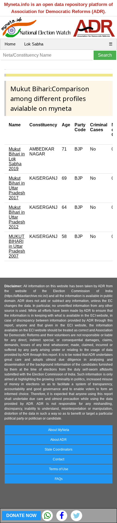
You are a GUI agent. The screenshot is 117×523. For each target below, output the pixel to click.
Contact (58, 459)
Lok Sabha (33, 44)
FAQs (59, 479)
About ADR (58, 440)
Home (10, 44)
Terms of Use (58, 469)
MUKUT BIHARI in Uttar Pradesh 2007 (17, 246)
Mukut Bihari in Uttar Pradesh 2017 (17, 188)
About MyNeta (58, 430)
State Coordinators (58, 449)
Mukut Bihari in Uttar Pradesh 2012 (17, 217)
